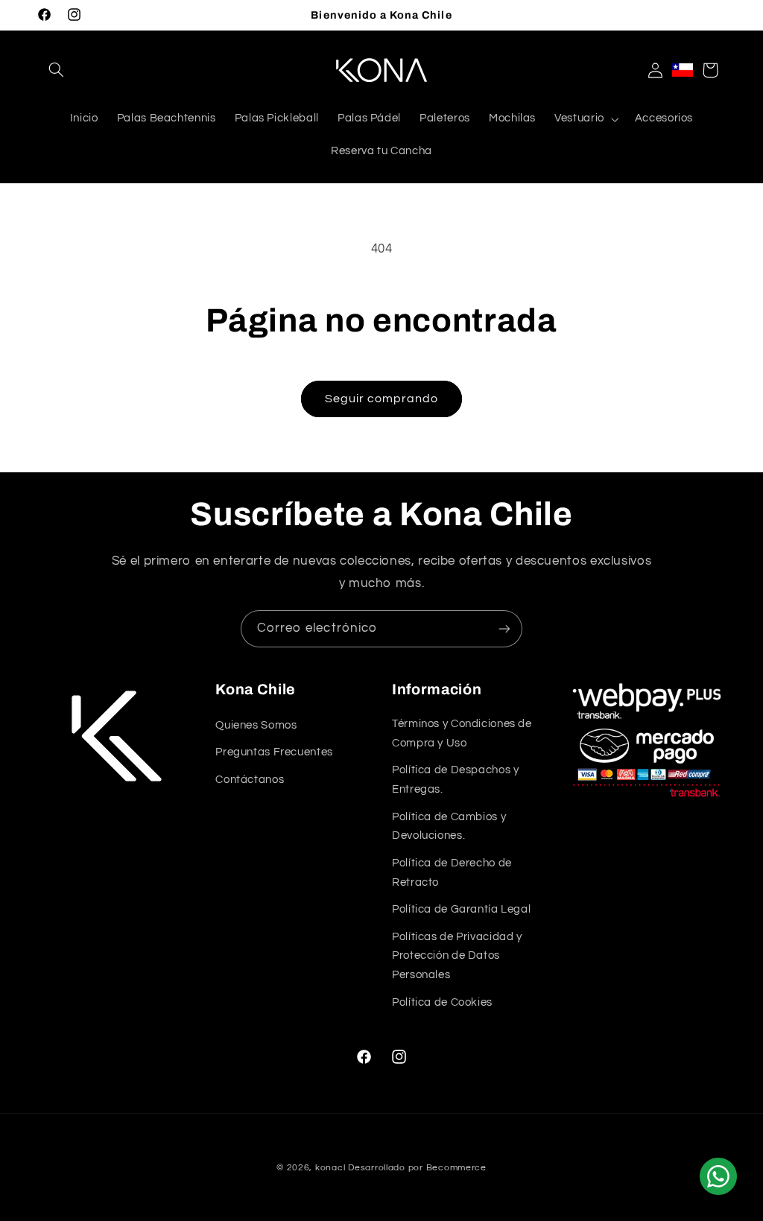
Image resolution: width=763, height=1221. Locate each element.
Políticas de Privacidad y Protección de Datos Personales (457, 956)
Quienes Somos (256, 725)
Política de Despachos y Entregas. (455, 779)
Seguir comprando (382, 399)
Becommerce (456, 1168)
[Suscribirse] (504, 628)
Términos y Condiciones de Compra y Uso (462, 733)
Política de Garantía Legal (461, 909)
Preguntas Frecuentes (274, 752)
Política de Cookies (442, 1002)
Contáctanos (249, 779)
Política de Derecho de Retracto (452, 872)
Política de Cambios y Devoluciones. (449, 826)
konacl (330, 1168)
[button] (56, 70)
